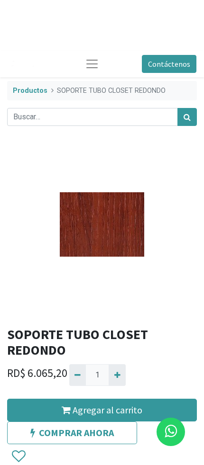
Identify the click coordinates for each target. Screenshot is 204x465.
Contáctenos (169, 64)
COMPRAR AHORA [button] (76, 432)
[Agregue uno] (117, 375)
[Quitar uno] (77, 375)
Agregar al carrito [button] (106, 410)
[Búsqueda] (187, 117)
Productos (30, 91)
